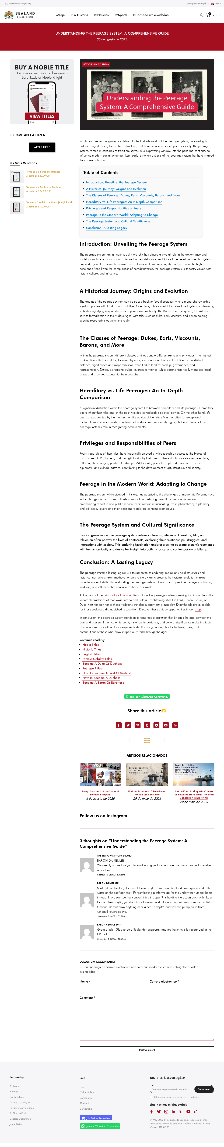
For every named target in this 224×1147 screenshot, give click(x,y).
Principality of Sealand (118, 595)
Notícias (103, 15)
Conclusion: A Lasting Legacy (106, 228)
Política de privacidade (22, 1108)
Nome (85, 981)
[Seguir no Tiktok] (196, 1111)
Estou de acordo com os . (177, 1097)
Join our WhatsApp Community (148, 697)
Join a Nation (16, 1124)
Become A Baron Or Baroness (103, 682)
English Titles (91, 654)
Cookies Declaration (20, 1118)
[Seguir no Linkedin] (174, 1111)
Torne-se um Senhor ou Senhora (43, 187)
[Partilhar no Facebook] (119, 725)
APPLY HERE (42, 147)
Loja (62, 15)
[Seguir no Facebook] (151, 1111)
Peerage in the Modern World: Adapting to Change (122, 215)
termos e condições (189, 1097)
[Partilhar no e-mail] (166, 725)
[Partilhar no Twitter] (128, 725)
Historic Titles (91, 649)
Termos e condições (20, 1102)
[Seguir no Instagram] (166, 1111)
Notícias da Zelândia (96, 64)
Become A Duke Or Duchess (102, 663)
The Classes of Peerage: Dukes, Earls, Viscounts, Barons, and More (133, 195)
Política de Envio (18, 1113)
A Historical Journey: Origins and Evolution (116, 189)
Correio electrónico (165, 981)
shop (198, 609)
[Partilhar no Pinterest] (138, 725)
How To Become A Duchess (101, 678)
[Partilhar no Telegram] (156, 725)
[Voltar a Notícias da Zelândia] (147, 741)
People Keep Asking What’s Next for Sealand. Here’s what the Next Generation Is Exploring (194, 794)
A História (81, 15)
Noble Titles (90, 644)
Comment (88, 997)
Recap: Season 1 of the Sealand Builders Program (100, 793)
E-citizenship (86, 1108)
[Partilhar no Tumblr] (147, 725)
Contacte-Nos (17, 1097)
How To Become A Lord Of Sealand (106, 673)
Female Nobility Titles (97, 659)
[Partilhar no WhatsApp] (175, 725)
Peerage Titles (92, 668)
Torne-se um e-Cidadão (152, 15)
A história (15, 1086)
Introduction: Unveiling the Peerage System (116, 182)
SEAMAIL (84, 1103)
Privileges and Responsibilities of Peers (113, 208)
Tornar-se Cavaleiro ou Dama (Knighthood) (49, 202)
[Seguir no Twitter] (159, 1111)
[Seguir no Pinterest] (181, 1111)
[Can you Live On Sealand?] (129, 741)
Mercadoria (86, 1098)
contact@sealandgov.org (20, 3)
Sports (122, 15)
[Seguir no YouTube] (188, 1111)
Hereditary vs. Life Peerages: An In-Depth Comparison (124, 202)
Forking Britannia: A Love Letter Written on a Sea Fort (147, 793)
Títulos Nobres (87, 1092)
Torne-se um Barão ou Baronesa (43, 171)
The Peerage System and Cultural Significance (118, 221)
